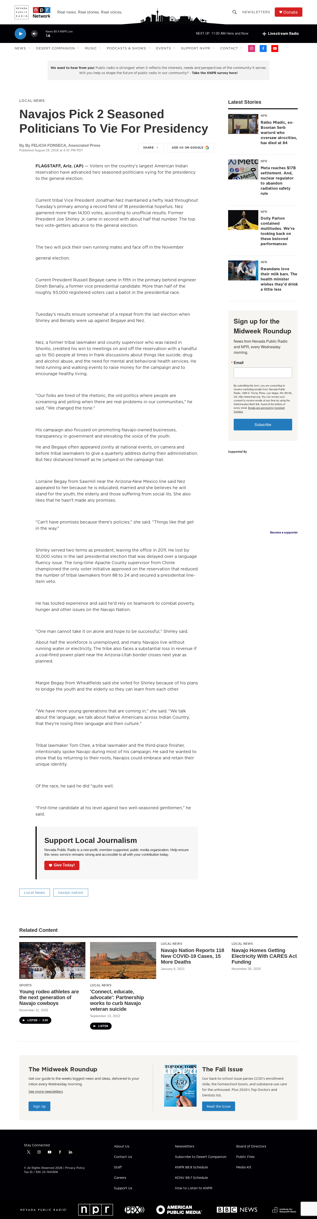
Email (238, 362)
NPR (264, 116)
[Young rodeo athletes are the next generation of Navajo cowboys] (52, 960)
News (20, 48)
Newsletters (256, 12)
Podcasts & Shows (126, 48)
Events (163, 48)
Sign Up (39, 1106)
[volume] (34, 34)
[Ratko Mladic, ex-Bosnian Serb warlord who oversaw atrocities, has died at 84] (243, 124)
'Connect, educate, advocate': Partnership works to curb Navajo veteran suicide (117, 1000)
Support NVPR (195, 48)
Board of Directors (251, 1146)
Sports (25, 985)
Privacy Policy (75, 1168)
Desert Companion (55, 48)
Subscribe (263, 424)
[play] (20, 33)
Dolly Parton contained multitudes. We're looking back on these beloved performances (278, 231)
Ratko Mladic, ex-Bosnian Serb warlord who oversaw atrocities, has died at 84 (279, 132)
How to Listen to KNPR (193, 1188)
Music (91, 48)
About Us (121, 1146)
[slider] (41, 33)
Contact (229, 48)
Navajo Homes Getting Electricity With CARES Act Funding (264, 956)
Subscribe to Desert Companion (200, 1157)
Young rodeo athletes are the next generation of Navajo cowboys (49, 997)
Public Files (245, 1157)
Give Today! (64, 865)
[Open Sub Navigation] (29, 48)
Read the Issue (218, 1106)
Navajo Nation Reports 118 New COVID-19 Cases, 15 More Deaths (192, 956)
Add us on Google (187, 148)
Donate (290, 12)
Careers (120, 1178)
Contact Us (123, 1157)
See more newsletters (46, 1091)
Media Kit (243, 1167)
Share (148, 148)
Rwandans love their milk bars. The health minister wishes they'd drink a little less (279, 279)
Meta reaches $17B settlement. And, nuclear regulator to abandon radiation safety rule (278, 180)
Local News (32, 101)
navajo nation (70, 892)
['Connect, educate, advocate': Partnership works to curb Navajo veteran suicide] (123, 960)
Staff (118, 1167)
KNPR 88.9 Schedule (191, 1167)
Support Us (123, 1188)
